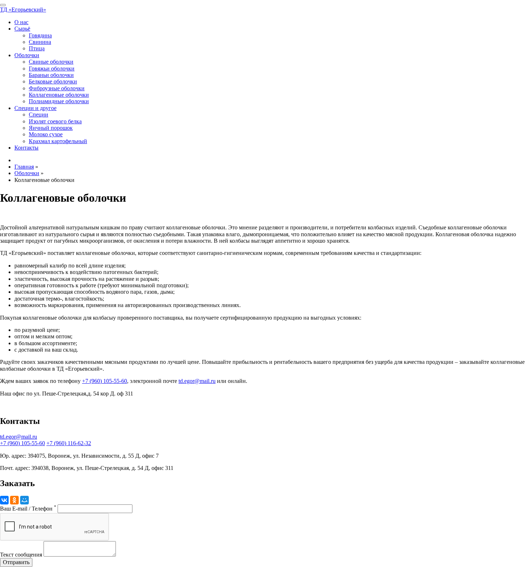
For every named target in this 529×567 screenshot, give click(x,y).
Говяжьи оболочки (51, 68)
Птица (37, 48)
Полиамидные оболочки (59, 101)
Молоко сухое (46, 134)
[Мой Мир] (24, 500)
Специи (38, 114)
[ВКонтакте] (4, 500)
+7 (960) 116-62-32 (68, 443)
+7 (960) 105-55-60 (104, 381)
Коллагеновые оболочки (59, 95)
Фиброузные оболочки (57, 88)
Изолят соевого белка (55, 121)
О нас (21, 22)
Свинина (40, 42)
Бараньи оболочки (51, 75)
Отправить (16, 562)
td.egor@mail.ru (197, 381)
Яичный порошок (51, 128)
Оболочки (26, 55)
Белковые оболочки (53, 81)
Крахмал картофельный (58, 141)
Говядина (40, 35)
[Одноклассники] (14, 500)
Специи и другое (35, 108)
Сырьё (22, 29)
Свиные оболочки (51, 62)
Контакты (26, 148)
